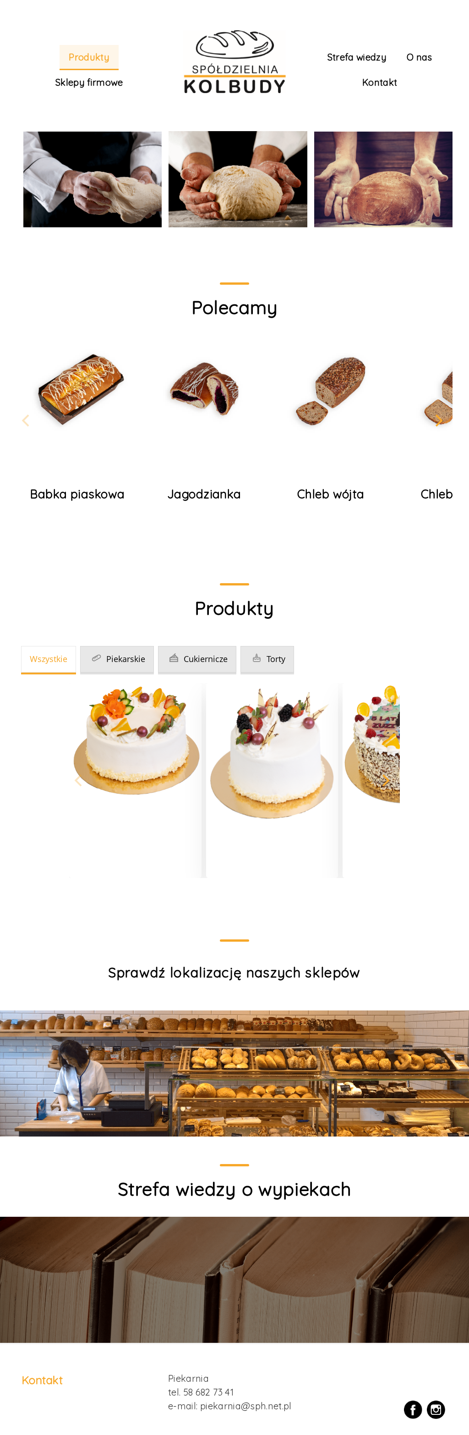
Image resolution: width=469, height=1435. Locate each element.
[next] (438, 421)
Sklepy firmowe (89, 82)
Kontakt (379, 82)
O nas (419, 57)
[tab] (48, 659)
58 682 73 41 (208, 1392)
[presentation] (48, 660)
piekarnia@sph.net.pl (246, 1406)
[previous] (26, 421)
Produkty (89, 57)
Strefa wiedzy (357, 57)
